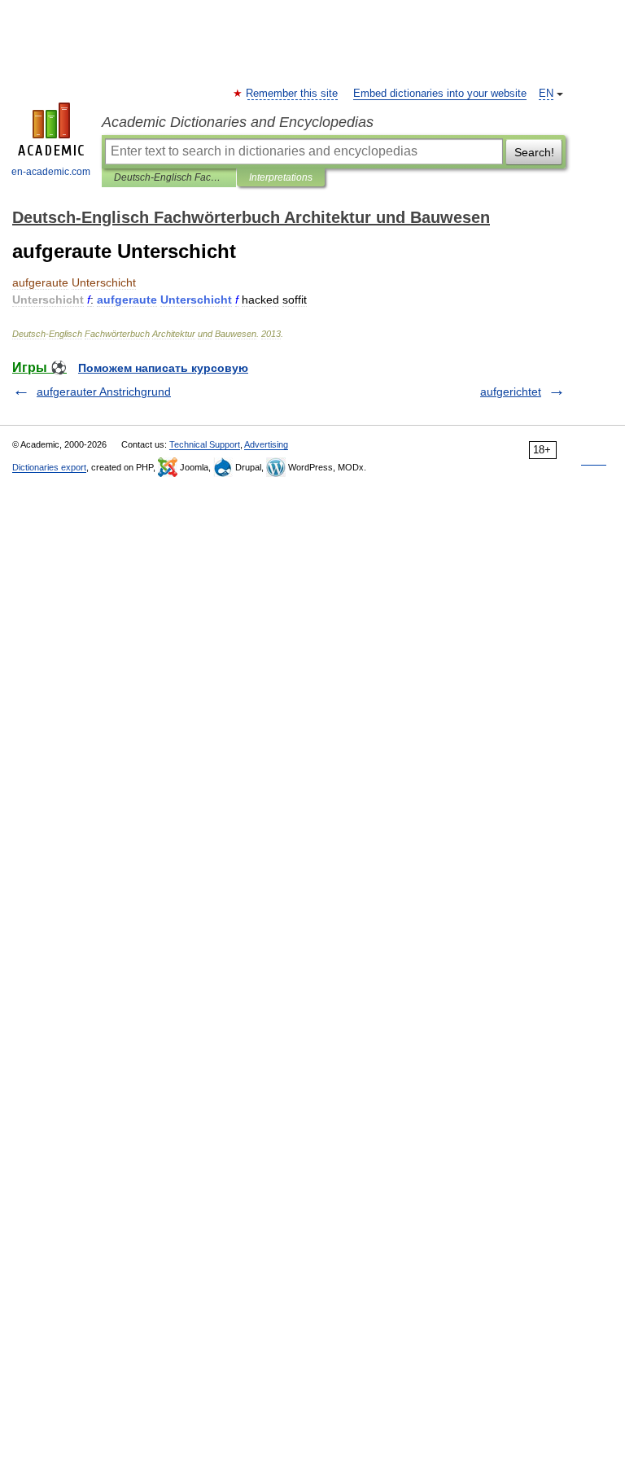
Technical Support (204, 444)
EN (546, 93)
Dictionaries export (49, 467)
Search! (534, 152)
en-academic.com (50, 171)
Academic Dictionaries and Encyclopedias (238, 122)
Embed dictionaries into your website (440, 93)
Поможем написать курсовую (163, 367)
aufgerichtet (510, 391)
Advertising (266, 444)
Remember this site (292, 93)
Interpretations (280, 177)
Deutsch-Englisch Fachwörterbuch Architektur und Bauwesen (169, 177)
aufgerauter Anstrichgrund (104, 391)
